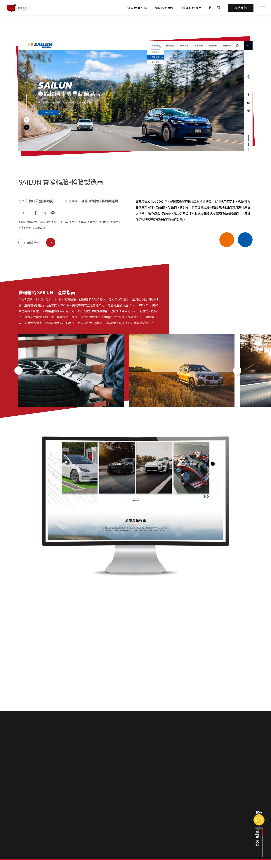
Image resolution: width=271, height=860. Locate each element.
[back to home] (17, 8)
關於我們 (159, 807)
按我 (259, 812)
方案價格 (159, 820)
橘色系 (117, 222)
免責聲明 (161, 796)
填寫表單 (240, 814)
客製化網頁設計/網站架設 (35, 222)
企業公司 (40, 227)
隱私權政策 (241, 820)
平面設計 (179, 825)
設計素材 (220, 825)
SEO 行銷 (179, 831)
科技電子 (25, 227)
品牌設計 (220, 820)
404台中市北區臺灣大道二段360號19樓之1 (40, 834)
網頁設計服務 (137, 8)
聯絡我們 (240, 807)
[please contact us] (135, 751)
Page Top (258, 837)
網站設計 (199, 814)
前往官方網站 (31, 242)
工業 (65, 222)
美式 (74, 222)
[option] (71, 370)
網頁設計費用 (192, 8)
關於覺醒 (159, 814)
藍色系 (94, 222)
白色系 (105, 222)
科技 (56, 222)
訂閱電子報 (186, 796)
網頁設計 (179, 814)
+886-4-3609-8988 (26, 828)
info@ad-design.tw (63, 828)
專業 (83, 222)
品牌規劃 (179, 820)
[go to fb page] (210, 7)
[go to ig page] (218, 7)
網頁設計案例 (165, 8)
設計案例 (199, 807)
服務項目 (179, 807)
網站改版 (220, 836)
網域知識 (220, 831)
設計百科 (220, 807)
